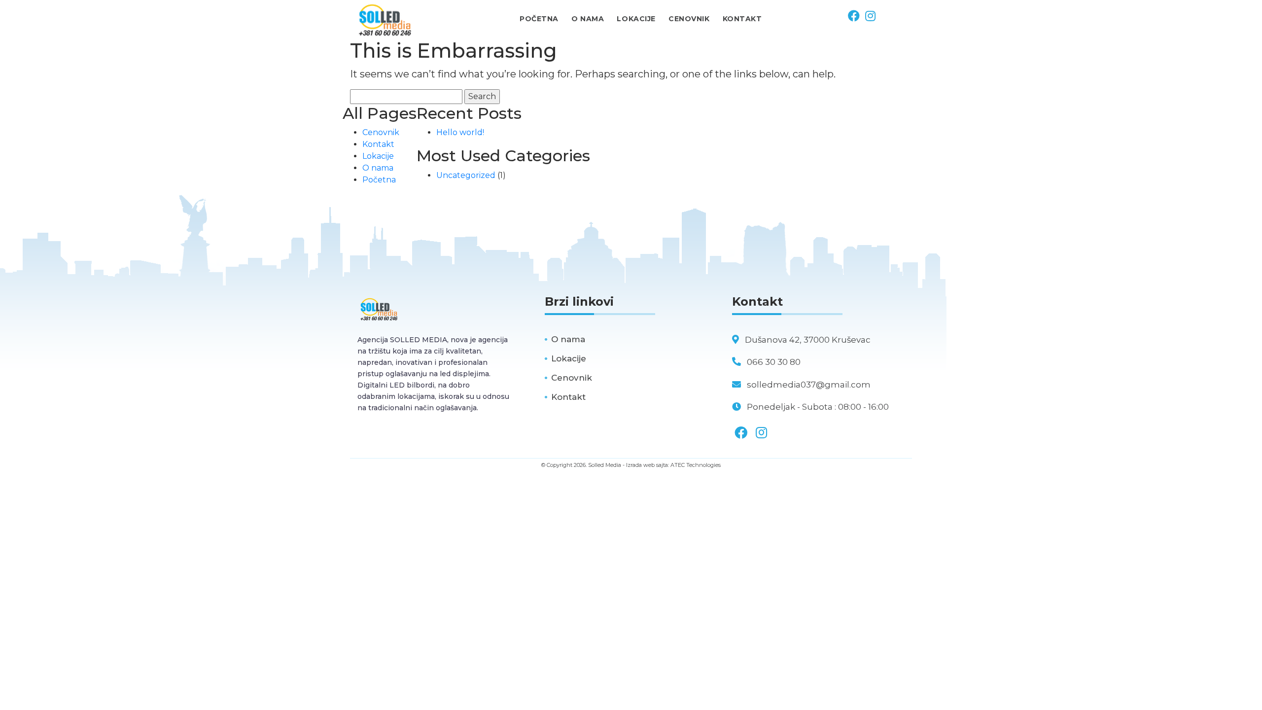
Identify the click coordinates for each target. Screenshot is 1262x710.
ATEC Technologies (695, 465)
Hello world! (460, 132)
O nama (377, 168)
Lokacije (378, 156)
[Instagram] (869, 16)
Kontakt (378, 144)
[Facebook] (854, 16)
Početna (379, 179)
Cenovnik (380, 132)
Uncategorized (465, 175)
